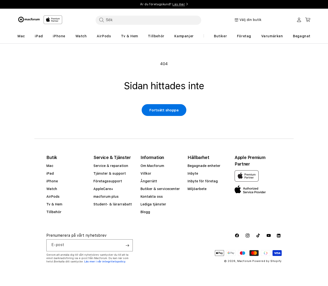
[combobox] (148, 20)
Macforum (244, 261)
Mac (49, 166)
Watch (51, 189)
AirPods (53, 196)
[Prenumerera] (127, 245)
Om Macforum (152, 166)
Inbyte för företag (203, 181)
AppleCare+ (103, 189)
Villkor (145, 173)
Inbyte (193, 173)
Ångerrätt (148, 181)
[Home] (29, 19)
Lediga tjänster (153, 204)
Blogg (145, 212)
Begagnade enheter (204, 166)
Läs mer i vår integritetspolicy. (105, 261)
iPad (50, 173)
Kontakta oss (151, 196)
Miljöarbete (197, 189)
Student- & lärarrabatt (112, 204)
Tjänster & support (109, 173)
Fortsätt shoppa (164, 110)
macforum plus (106, 196)
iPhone (52, 181)
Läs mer (178, 4)
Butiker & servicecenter (160, 189)
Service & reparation (110, 166)
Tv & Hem (54, 204)
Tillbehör (53, 212)
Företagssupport (107, 181)
